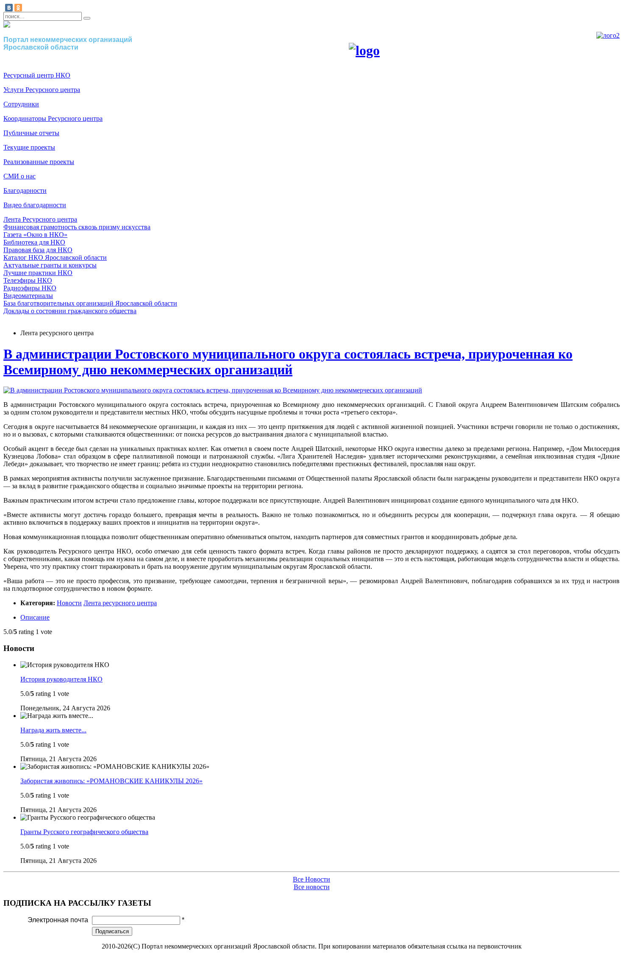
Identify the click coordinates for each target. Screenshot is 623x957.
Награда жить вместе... (53, 730)
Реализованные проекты (38, 161)
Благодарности (25, 190)
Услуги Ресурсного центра (41, 89)
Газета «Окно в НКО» (35, 234)
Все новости (312, 886)
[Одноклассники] (18, 7)
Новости (69, 602)
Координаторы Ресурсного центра (53, 118)
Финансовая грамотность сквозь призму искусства (76, 227)
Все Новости (311, 879)
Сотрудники (21, 104)
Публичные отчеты (31, 132)
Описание (35, 617)
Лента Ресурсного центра (40, 219)
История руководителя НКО (61, 679)
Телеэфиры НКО (27, 280)
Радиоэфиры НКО (29, 288)
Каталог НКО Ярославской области (55, 257)
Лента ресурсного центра (120, 602)
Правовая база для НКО (37, 249)
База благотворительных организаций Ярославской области (90, 303)
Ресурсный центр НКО (36, 75)
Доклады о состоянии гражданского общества (69, 310)
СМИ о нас (19, 176)
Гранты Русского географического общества (84, 831)
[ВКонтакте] (9, 7)
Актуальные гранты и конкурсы (50, 265)
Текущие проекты (29, 147)
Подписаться (112, 931)
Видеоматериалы (28, 295)
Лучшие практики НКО (37, 272)
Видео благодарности (34, 205)
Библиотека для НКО (34, 242)
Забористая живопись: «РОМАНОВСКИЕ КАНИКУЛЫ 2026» (111, 781)
